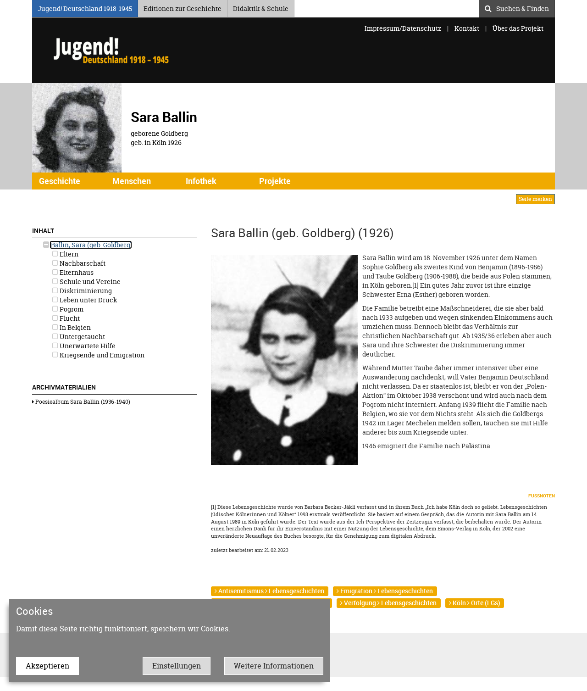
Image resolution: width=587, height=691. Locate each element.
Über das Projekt (518, 28)
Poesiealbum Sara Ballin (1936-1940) (82, 402)
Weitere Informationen (274, 666)
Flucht (69, 318)
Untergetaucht (81, 336)
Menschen (131, 180)
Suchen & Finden (522, 7)
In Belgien (74, 327)
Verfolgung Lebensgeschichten (390, 602)
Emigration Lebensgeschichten (386, 590)
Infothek (201, 180)
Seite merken (535, 199)
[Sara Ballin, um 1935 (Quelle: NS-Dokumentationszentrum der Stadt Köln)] (284, 359)
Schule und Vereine (89, 281)
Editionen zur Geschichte (183, 7)
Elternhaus (76, 272)
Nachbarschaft (81, 263)
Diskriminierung (85, 290)
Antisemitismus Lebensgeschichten (270, 590)
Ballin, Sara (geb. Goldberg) (91, 244)
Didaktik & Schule (260, 7)
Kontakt (466, 28)
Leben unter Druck (87, 299)
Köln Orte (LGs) (475, 602)
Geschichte (59, 180)
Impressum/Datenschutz (404, 28)
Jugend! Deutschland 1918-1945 (85, 7)
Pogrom (70, 309)
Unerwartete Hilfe (87, 345)
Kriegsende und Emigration (101, 355)
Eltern (68, 254)
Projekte (275, 180)
